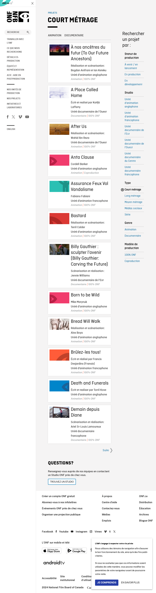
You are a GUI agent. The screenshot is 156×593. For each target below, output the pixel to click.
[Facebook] (7, 117)
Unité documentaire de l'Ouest (134, 143)
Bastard (78, 216)
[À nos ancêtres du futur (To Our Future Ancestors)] (59, 50)
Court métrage (133, 190)
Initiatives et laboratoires (14, 106)
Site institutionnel (67, 578)
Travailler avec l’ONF (15, 41)
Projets (52, 13)
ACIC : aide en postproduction (16, 77)
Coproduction (132, 261)
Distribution (145, 502)
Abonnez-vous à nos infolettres (59, 502)
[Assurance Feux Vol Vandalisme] (59, 186)
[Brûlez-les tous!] (59, 355)
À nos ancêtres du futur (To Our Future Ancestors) (89, 53)
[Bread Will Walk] (59, 324)
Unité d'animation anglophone (131, 103)
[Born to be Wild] (59, 297)
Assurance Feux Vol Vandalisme (89, 186)
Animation (54, 35)
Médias (106, 514)
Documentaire (74, 35)
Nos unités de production (14, 91)
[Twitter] (13, 117)
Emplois (106, 520)
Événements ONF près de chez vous (62, 508)
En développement (133, 82)
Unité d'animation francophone (132, 116)
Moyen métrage (133, 202)
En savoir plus (130, 582)
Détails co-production (13, 59)
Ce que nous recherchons (14, 50)
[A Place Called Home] (59, 92)
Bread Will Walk (85, 321)
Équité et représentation (15, 68)
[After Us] (59, 129)
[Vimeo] (20, 117)
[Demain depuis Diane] (59, 412)
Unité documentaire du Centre (133, 157)
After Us (79, 127)
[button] (28, 32)
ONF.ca (6, 3)
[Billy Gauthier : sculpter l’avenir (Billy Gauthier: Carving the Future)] (59, 249)
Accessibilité (49, 578)
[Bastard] (59, 218)
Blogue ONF (146, 520)
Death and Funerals (89, 383)
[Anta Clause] (59, 160)
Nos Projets (13, 98)
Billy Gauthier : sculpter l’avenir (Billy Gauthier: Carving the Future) (89, 255)
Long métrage (132, 196)
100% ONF (130, 255)
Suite (106, 450)
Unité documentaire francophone (133, 171)
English (11, 129)
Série (127, 215)
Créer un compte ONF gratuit (58, 496)
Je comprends (106, 582)
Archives (144, 514)
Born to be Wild (85, 295)
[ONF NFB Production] (18, 16)
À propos (107, 496)
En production (133, 74)
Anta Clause (82, 157)
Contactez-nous (111, 508)
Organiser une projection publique (61, 514)
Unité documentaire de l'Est (134, 130)
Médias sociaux (133, 208)
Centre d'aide (109, 502)
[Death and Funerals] (59, 386)
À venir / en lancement (131, 66)
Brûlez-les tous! (86, 352)
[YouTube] (27, 117)
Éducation (145, 508)
